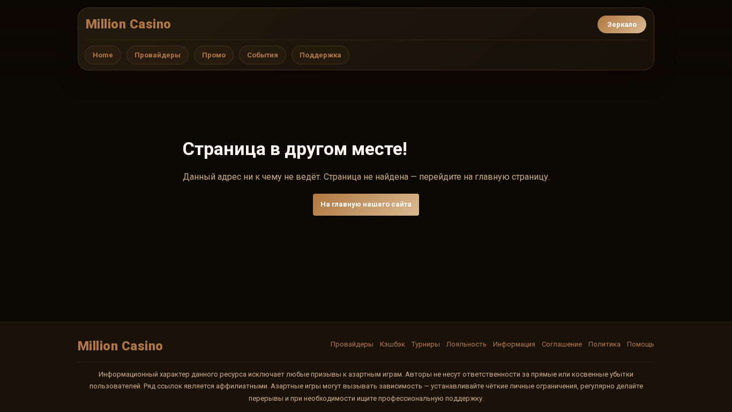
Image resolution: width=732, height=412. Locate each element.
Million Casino (128, 24)
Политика (604, 344)
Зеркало (622, 24)
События (262, 55)
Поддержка (320, 55)
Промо (214, 55)
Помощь (640, 344)
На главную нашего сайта (366, 204)
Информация (514, 344)
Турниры (426, 344)
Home (103, 55)
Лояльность (466, 344)
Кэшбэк (392, 344)
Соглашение (562, 344)
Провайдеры (158, 55)
